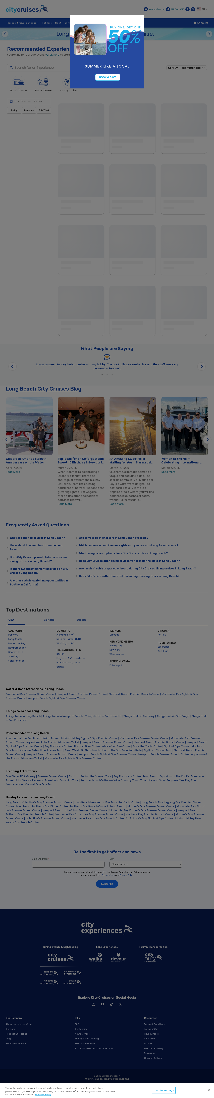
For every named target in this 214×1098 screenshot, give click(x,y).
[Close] (208, 1090)
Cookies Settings (164, 1090)
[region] (107, 1090)
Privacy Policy (43, 1094)
